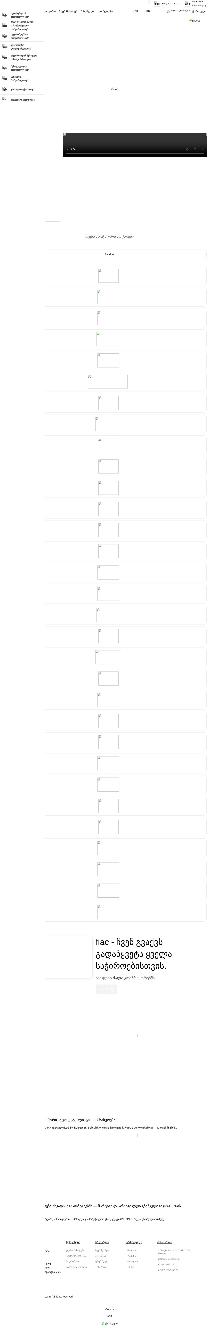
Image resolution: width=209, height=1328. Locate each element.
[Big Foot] (109, 509)
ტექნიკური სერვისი (76, 1267)
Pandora (109, 254)
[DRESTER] (109, 805)
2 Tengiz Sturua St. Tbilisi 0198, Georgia (174, 1252)
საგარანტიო (72, 1261)
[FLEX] (109, 530)
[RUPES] (109, 487)
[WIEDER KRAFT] (109, 657)
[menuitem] (109, 1323)
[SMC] (109, 615)
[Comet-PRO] (109, 699)
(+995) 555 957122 (168, 1270)
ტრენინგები (101, 1261)
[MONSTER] (109, 869)
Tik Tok (131, 1267)
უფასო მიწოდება (75, 1250)
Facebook (132, 1250)
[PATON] (109, 827)
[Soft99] (109, 445)
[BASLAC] (109, 296)
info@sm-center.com (169, 1259)
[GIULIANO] (109, 678)
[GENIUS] (109, 721)
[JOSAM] (109, 763)
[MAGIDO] (109, 911)
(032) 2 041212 (166, 1264)
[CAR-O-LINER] (109, 742)
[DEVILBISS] (109, 381)
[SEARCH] (149, 2)
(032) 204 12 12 (169, 3)
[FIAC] (109, 636)
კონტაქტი (100, 1267)
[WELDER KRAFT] (109, 848)
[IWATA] (109, 360)
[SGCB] (109, 593)
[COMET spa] (109, 551)
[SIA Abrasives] (109, 402)
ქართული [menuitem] (111, 1323)
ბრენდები (100, 1256)
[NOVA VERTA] (109, 784)
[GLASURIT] (109, 275)
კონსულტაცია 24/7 (76, 1256)
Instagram (132, 1261)
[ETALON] (109, 424)
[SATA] (109, 339)
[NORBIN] (109, 318)
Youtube (131, 1256)
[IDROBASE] (109, 572)
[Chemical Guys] (109, 466)
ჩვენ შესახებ (102, 1250)
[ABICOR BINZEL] (109, 890)
